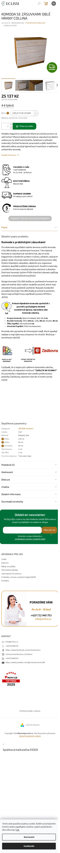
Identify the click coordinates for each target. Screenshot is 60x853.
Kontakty (5, 580)
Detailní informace (8, 155)
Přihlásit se (49, 530)
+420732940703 (19, 170)
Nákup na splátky (8, 566)
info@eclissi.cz (12, 641)
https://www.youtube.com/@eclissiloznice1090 (25, 662)
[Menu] (54, 3)
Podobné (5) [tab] (8, 464)
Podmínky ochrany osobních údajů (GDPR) (18, 577)
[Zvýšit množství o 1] (11, 124)
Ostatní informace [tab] (11, 494)
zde (17, 829)
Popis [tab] (4, 227)
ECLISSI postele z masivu (30, 711)
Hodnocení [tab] (7, 472)
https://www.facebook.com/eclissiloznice (23, 650)
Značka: (10, 25)
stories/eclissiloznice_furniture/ (19, 654)
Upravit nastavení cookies (30, 736)
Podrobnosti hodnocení (35, 23)
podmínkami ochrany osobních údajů (30, 539)
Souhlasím (29, 846)
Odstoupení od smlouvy (11, 573)
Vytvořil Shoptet (32, 725)
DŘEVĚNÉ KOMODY (25, 428)
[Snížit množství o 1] (11, 127)
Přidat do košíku (26, 126)
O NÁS (4, 559)
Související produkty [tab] (12, 501)
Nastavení (29, 837)
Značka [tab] (5, 486)
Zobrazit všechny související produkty (30, 218)
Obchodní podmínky (9, 570)
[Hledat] (39, 3)
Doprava (4, 562)
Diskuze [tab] (5, 479)
